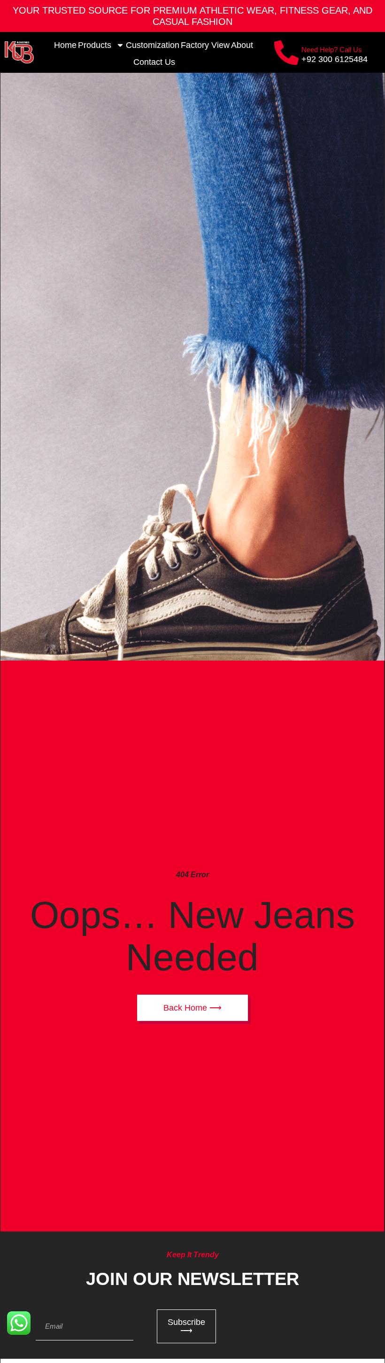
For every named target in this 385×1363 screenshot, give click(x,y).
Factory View (205, 45)
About (242, 45)
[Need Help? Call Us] (286, 52)
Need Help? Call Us (331, 50)
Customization (152, 45)
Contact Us (154, 62)
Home (65, 45)
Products (94, 45)
